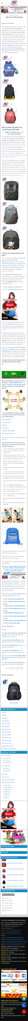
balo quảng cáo (12, 47)
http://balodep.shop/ (14, 623)
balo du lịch (16, 583)
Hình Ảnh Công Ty (6, 734)
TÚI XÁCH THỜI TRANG (8, 780)
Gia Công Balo (5, 726)
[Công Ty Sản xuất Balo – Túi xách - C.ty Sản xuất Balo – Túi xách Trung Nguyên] (14, 3)
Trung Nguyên (9, 45)
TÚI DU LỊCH (5, 777)
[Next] (25, 692)
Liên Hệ (4, 712)
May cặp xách (5, 718)
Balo (7, 28)
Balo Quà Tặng (6, 723)
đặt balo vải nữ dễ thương (12, 581)
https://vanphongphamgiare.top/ (18, 616)
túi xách (11, 261)
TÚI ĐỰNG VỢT (7, 791)
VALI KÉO (4, 774)
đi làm (5, 167)
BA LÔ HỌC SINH (7, 762)
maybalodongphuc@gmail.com (16, 289)
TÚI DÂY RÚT (6, 795)
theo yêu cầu (8, 276)
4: (8, 616)
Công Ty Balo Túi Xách (8, 746)
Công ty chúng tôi (7, 335)
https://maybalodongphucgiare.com (14, 612)
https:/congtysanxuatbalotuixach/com (15, 605)
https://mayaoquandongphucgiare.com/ (15, 620)
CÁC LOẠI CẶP (6, 766)
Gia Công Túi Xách (7, 740)
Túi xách (23, 583)
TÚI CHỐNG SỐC (7, 789)
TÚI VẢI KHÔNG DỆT (8, 787)
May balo (4, 715)
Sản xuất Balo (5, 721)
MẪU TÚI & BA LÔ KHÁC (8, 782)
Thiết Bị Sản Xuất (6, 732)
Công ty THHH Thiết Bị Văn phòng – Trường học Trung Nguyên (14, 263)
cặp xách (11, 28)
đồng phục (7, 49)
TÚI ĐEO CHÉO (6, 785)
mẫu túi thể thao (15, 167)
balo (8, 261)
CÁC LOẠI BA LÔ (6, 755)
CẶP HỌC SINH (6, 770)
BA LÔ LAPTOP (6, 758)
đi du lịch (9, 167)
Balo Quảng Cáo (6, 729)
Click (16, 558)
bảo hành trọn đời (15, 327)
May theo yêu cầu (14, 15)
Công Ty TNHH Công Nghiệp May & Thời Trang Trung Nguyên (14, 567)
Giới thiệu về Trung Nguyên (9, 748)
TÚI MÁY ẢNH (6, 793)
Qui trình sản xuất (6, 743)
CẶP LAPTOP (6, 768)
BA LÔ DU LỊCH (6, 760)
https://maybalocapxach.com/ (17, 608)
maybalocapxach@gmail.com (15, 287)
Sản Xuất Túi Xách (6, 737)
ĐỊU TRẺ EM (6, 798)
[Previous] (2, 692)
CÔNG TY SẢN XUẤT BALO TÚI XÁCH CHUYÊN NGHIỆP (14, 570)
